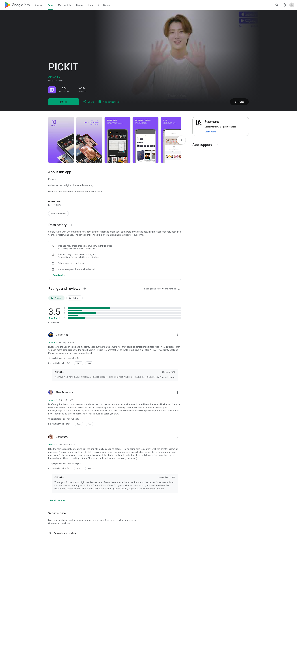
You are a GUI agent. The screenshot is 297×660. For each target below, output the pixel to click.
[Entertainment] (58, 213)
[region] (91, 89)
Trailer (239, 102)
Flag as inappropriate (62, 533)
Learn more (210, 131)
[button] (61, 140)
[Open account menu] (291, 5)
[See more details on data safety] (59, 275)
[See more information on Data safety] (71, 225)
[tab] (38, 5)
